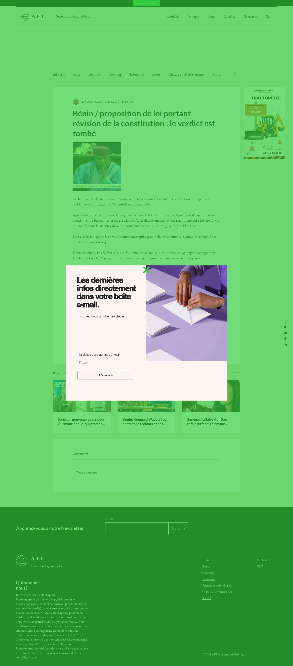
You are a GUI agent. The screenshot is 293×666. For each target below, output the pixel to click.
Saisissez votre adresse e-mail (99, 354)
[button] (146, 269)
